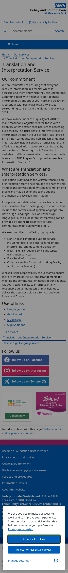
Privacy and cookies (20, 529)
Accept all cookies (34, 539)
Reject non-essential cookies (34, 549)
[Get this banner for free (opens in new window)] (56, 560)
